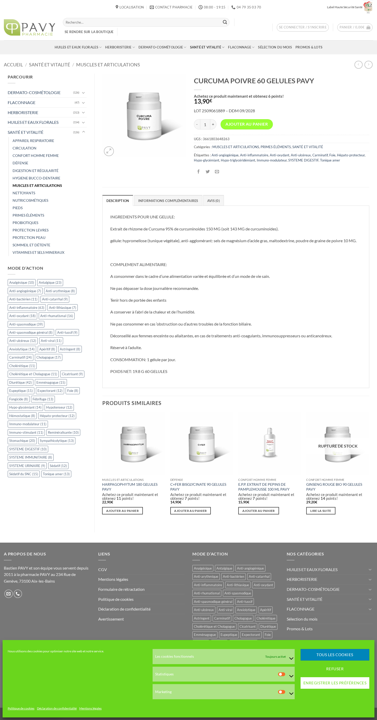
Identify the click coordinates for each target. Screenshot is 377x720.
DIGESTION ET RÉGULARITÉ (35, 170)
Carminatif (20, 357)
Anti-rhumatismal (56, 316)
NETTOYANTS (24, 193)
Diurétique (20, 382)
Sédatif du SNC (23, 474)
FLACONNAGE (239, 47)
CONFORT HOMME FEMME (36, 155)
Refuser (335, 669)
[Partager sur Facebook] (198, 172)
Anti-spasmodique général (31, 332)
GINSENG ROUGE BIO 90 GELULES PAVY (334, 486)
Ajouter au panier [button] (122, 510)
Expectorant (50, 391)
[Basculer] (84, 92)
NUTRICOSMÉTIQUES (30, 200)
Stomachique (22, 441)
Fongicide (18, 399)
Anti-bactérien (23, 299)
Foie (72, 391)
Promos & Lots (308, 47)
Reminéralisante (63, 432)
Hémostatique (22, 416)
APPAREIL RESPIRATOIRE (33, 140)
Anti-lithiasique (62, 308)
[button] (303, 27)
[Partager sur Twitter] (207, 172)
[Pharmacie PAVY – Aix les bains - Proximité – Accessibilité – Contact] (29, 27)
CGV (102, 569)
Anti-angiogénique (25, 291)
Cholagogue (48, 357)
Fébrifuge (43, 399)
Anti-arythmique (60, 291)
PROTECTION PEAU (29, 237)
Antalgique (50, 282)
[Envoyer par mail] (217, 172)
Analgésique (21, 282)
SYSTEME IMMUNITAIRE (30, 457)
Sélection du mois (275, 47)
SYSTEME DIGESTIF (28, 449)
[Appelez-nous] (18, 594)
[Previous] (102, 468)
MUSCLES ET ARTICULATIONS (108, 64)
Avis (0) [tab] (213, 201)
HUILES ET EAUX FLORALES (76, 47)
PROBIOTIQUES (25, 222)
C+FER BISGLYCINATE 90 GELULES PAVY (198, 486)
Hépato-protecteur (57, 416)
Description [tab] (117, 201)
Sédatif (58, 466)
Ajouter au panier (246, 124)
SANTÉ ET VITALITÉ (205, 47)
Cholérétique (22, 366)
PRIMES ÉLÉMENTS (28, 215)
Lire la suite (320, 510)
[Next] (369, 468)
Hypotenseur (59, 407)
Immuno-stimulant (26, 432)
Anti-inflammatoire (26, 308)
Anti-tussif (67, 332)
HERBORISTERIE (118, 47)
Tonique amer (56, 474)
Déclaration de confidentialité (57, 708)
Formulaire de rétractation (121, 589)
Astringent (70, 349)
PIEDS (18, 208)
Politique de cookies (21, 708)
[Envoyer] (225, 22)
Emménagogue (50, 382)
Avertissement (111, 618)
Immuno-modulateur (27, 424)
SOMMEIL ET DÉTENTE (31, 245)
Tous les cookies (334, 655)
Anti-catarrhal (55, 299)
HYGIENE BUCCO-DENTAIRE (36, 178)
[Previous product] (368, 65)
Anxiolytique (22, 349)
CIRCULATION (24, 148)
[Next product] (358, 65)
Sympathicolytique (57, 441)
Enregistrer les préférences (334, 683)
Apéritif (47, 349)
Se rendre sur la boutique (89, 32)
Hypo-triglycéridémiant (238, 160)
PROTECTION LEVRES (30, 230)
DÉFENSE (20, 163)
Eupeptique (21, 391)
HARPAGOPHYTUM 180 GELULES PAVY (129, 486)
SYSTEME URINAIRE (27, 466)
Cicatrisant (72, 374)
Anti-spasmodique (26, 324)
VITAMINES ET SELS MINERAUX (38, 252)
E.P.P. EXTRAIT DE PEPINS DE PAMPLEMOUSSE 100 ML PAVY (264, 486)
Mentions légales (90, 708)
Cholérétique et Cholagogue (33, 374)
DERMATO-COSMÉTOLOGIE (160, 47)
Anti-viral (51, 341)
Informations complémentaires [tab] (168, 201)
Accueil (13, 64)
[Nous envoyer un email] (8, 594)
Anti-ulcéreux (22, 341)
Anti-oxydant (22, 316)
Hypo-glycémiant (25, 407)
